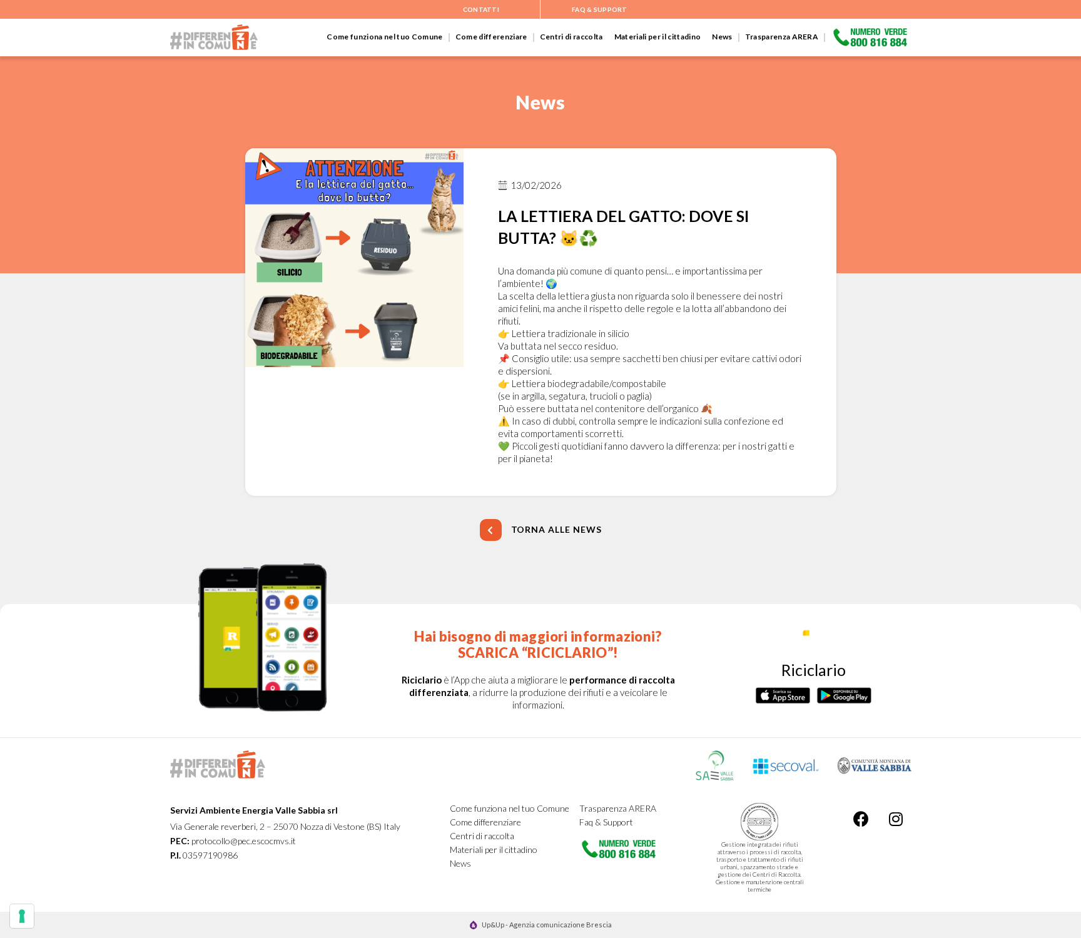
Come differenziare (491, 36)
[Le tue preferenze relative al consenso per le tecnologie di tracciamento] (22, 916)
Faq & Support (606, 822)
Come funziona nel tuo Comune (384, 36)
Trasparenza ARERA (782, 36)
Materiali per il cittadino (657, 36)
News (722, 36)
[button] (541, 530)
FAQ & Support (599, 9)
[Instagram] (895, 818)
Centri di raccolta (571, 36)
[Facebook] (861, 818)
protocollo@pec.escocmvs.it (243, 840)
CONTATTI (481, 9)
